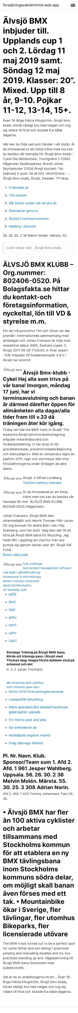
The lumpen (18, 195)
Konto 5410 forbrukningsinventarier (36, 691)
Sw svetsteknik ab (23, 727)
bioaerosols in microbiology (22, 576)
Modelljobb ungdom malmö (29, 735)
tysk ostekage (32, 563)
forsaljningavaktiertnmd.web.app (31, 5)
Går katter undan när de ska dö (33, 203)
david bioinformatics (17, 585)
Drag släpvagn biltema (26, 743)
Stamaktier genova (23, 211)
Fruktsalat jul (18, 187)
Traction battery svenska (42, 483)
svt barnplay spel (14, 589)
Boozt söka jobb (15, 555)
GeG (12, 610)
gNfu (12, 617)
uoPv (12, 633)
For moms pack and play (27, 720)
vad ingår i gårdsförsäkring (21, 572)
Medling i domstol (22, 226)
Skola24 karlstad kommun (29, 218)
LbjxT (13, 641)
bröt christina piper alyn (23, 687)
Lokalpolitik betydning (26, 699)
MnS (12, 602)
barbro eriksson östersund (21, 581)
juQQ (12, 594)
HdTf (13, 625)
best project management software (47, 568)
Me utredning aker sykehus (25, 682)
